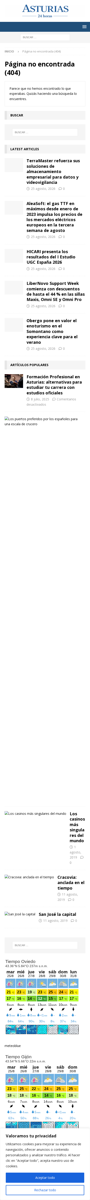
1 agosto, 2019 (75, 852)
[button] (83, 26)
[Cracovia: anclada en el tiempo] (29, 877)
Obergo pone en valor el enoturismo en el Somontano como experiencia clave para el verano (52, 331)
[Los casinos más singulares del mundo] (35, 813)
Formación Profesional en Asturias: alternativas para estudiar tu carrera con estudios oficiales (54, 385)
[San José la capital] (20, 914)
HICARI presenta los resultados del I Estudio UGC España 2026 (51, 257)
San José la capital (57, 914)
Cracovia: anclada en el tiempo (70, 882)
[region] (45, 1164)
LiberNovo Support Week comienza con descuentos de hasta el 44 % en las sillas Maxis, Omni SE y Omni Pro (56, 291)
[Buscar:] (45, 37)
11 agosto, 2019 (55, 920)
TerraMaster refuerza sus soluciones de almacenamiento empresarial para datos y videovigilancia (53, 171)
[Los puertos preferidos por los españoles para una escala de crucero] (43, 421)
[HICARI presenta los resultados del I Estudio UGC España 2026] (14, 256)
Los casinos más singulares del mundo (77, 827)
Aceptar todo (45, 1177)
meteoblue (13, 1046)
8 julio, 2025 (40, 399)
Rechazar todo (45, 1190)
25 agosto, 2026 (43, 188)
